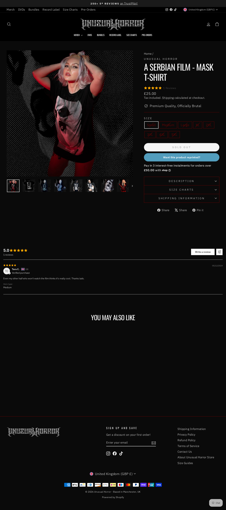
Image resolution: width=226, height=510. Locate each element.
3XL (150, 134)
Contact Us (185, 451)
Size (148, 118)
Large (185, 125)
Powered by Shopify (113, 497)
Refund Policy (187, 440)
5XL (174, 134)
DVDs (21, 9)
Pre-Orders (88, 9)
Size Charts (70, 9)
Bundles (33, 9)
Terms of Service (188, 446)
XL (198, 125)
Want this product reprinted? (181, 157)
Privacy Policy (186, 434)
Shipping (168, 98)
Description (181, 181)
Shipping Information (192, 429)
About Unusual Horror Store (196, 457)
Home (148, 54)
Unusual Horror (161, 58)
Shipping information (181, 198)
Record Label (51, 9)
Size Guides (185, 463)
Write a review (203, 251)
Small (151, 125)
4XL (162, 134)
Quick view (32, 376)
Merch (11, 9)
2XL (209, 125)
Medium (168, 125)
